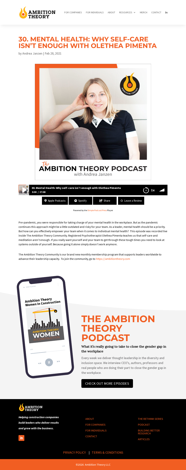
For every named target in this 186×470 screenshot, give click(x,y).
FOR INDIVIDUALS (95, 12)
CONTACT (156, 12)
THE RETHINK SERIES (150, 419)
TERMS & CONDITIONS (107, 452)
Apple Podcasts (57, 200)
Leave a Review (133, 200)
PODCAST (144, 424)
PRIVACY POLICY (74, 452)
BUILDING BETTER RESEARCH (149, 432)
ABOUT (111, 12)
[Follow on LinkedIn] (21, 438)
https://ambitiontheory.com (113, 259)
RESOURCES (125, 12)
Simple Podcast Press (97, 210)
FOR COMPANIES (73, 12)
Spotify (82, 200)
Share (107, 200)
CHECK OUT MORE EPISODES (107, 383)
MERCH (143, 12)
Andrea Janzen (32, 53)
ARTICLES (144, 439)
